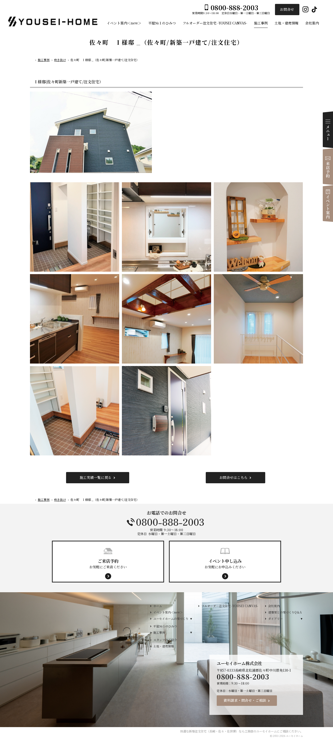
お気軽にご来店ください (108, 563)
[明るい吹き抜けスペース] (258, 318)
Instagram (305, 9)
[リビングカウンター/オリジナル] (74, 318)
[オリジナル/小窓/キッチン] (166, 226)
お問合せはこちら (233, 477)
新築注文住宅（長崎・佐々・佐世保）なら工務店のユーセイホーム (233, 731)
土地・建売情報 (163, 646)
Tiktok (314, 9)
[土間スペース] (74, 410)
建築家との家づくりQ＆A (285, 612)
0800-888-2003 (166, 522)
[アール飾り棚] (258, 226)
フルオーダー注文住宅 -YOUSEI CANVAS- (229, 606)
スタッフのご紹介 (165, 640)
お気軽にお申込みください (225, 563)
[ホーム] (32, 60)
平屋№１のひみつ (165, 626)
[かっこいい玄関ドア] (166, 410)
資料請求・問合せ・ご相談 (245, 700)
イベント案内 (328, 203)
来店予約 (328, 166)
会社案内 (274, 606)
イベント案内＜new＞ (168, 612)
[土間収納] (74, 226)
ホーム (157, 606)
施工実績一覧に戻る (96, 477)
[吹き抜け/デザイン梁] (166, 318)
